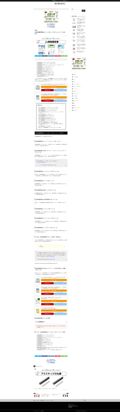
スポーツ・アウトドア (77, 86)
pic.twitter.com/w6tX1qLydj (50, 256)
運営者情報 (70, 407)
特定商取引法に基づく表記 (72, 406)
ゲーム (74, 81)
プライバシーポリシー (72, 405)
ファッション (75, 88)
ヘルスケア (75, 91)
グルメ (74, 79)
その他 (74, 74)
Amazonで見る (54, 86)
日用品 (36, 30)
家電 (74, 103)
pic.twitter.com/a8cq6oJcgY (41, 162)
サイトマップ (70, 404)
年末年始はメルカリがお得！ (51, 360)
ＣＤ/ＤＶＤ (75, 110)
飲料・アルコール (76, 107)
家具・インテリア (76, 100)
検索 (72, 9)
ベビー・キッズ (75, 93)
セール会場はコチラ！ (51, 361)
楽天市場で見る (47, 100)
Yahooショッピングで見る (60, 100)
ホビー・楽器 (75, 98)
